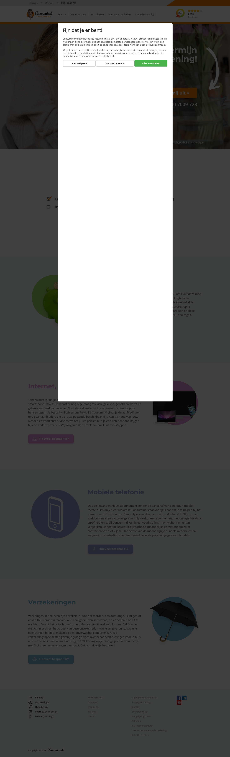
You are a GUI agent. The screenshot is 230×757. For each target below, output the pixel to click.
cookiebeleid (107, 56)
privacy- (93, 56)
